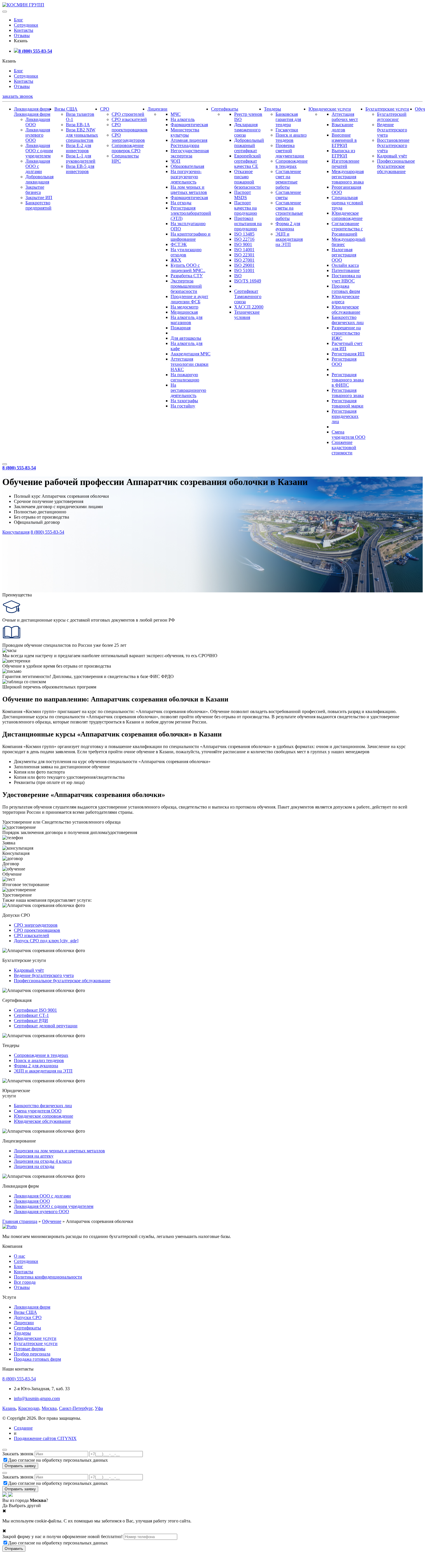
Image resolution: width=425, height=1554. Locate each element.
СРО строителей (128, 114)
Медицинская (184, 312)
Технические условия (247, 315)
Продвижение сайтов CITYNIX (45, 1438)
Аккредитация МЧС (190, 353)
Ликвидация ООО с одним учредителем (39, 150)
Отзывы (22, 35)
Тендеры (272, 108)
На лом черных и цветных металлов (189, 190)
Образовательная (187, 166)
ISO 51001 (244, 270)
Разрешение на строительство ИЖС (346, 333)
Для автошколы (186, 338)
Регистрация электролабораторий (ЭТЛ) (191, 213)
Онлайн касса (345, 265)
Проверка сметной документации (290, 150)
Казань (9, 1408)
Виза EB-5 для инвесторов (80, 169)
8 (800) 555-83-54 (35, 51)
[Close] (4, 1450)
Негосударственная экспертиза (190, 153)
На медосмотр (184, 306)
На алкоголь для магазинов (186, 320)
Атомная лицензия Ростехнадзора (189, 143)
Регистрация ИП (348, 353)
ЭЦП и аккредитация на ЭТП (289, 239)
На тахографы (184, 400)
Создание (23, 1428)
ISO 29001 (244, 265)
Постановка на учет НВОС (346, 278)
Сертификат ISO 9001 (35, 1010)
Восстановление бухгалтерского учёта (393, 145)
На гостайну (183, 405)
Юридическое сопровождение (347, 216)
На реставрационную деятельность (188, 390)
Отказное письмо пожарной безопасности (247, 179)
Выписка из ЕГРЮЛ (343, 153)
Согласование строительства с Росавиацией (347, 228)
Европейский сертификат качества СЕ (247, 161)
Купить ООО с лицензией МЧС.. (188, 268)
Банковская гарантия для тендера (288, 119)
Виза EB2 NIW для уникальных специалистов (82, 135)
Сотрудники (26, 25)
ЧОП (175, 161)
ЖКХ (176, 260)
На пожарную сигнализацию (185, 377)
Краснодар (28, 1408)
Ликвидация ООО (32, 1201)
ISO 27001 (244, 260)
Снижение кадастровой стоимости (344, 447)
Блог (18, 19)
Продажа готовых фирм (346, 289)
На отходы (181, 202)
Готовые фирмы (29, 1348)
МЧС (176, 114)
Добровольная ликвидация (39, 179)
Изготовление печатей (345, 164)
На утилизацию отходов (186, 252)
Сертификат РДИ (31, 1020)
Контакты (23, 30)
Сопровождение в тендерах (292, 164)
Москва (49, 1408)
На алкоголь (183, 119)
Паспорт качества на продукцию (245, 208)
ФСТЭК (179, 244)
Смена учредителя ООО (348, 434)
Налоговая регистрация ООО (344, 254)
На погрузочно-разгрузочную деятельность (186, 176)
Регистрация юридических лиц (345, 416)
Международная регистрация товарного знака (348, 176)
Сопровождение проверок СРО (128, 148)
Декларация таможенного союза (247, 129)
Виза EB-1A (78, 124)
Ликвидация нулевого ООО (37, 135)
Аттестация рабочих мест (345, 117)
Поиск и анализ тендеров (291, 138)
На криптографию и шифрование (190, 237)
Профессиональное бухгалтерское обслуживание (396, 166)
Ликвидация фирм (32, 108)
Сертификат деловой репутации (45, 1025)
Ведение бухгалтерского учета (392, 129)
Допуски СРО (28, 1317)
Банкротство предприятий (38, 205)
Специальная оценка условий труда (347, 202)
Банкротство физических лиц (348, 320)
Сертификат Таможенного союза (247, 296)
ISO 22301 (244, 254)
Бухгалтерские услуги (387, 108)
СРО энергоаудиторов (128, 138)
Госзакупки (287, 129)
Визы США (65, 108)
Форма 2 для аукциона (288, 226)
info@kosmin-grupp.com (37, 1398)
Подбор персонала (32, 1353)
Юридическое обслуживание (346, 309)
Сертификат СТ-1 (31, 1015)
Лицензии (157, 108)
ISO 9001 (243, 244)
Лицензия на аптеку (33, 1155)
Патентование (346, 270)
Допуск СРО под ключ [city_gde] (46, 940)
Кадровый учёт (392, 155)
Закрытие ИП (38, 197)
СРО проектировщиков (129, 127)
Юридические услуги (329, 108)
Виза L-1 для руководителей (80, 158)
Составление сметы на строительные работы (289, 210)
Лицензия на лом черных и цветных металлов (59, 1150)
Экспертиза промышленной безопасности (186, 286)
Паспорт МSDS (242, 195)
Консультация (15, 532)
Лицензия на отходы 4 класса (43, 1161)
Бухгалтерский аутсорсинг (391, 117)
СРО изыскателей (129, 119)
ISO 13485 (244, 234)
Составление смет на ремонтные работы (288, 179)
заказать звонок (17, 96)
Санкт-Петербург (76, 1408)
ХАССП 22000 (248, 306)
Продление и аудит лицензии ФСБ (189, 299)
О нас (19, 1256)
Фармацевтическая (189, 124)
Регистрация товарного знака (348, 393)
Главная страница (19, 1221)
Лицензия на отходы (34, 1166)
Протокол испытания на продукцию (248, 223)
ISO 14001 (244, 249)
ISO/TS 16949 (247, 280)
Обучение (51, 1221)
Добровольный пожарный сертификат (249, 145)
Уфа (99, 1408)
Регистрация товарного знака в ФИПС (348, 379)
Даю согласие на (58, 1460)
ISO (238, 275)
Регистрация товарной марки (347, 403)
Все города (25, 1282)
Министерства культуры (185, 132)
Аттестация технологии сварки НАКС (189, 364)
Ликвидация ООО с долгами (37, 166)
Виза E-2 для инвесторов (78, 148)
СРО (104, 108)
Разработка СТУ (187, 275)
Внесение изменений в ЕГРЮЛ (344, 140)
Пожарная (181, 327)
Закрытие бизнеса (34, 190)
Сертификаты (224, 108)
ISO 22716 (244, 239)
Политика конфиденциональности (48, 1276)
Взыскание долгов (342, 127)
